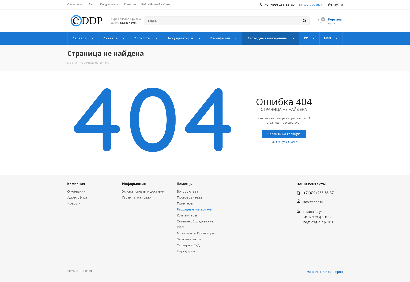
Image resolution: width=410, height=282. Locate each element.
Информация (134, 183)
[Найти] (304, 20)
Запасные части (189, 239)
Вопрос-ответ (187, 191)
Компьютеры (187, 215)
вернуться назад (286, 142)
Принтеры (185, 203)
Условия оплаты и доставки (143, 191)
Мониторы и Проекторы (196, 233)
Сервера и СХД (188, 245)
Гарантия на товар (136, 197)
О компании (76, 191)
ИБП (180, 227)
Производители (189, 197)
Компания (76, 183)
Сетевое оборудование (195, 221)
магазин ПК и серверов (325, 271)
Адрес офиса (77, 197)
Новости (74, 203)
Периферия (186, 251)
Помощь (184, 183)
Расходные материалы (194, 209)
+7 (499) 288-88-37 (318, 193)
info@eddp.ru (313, 202)
